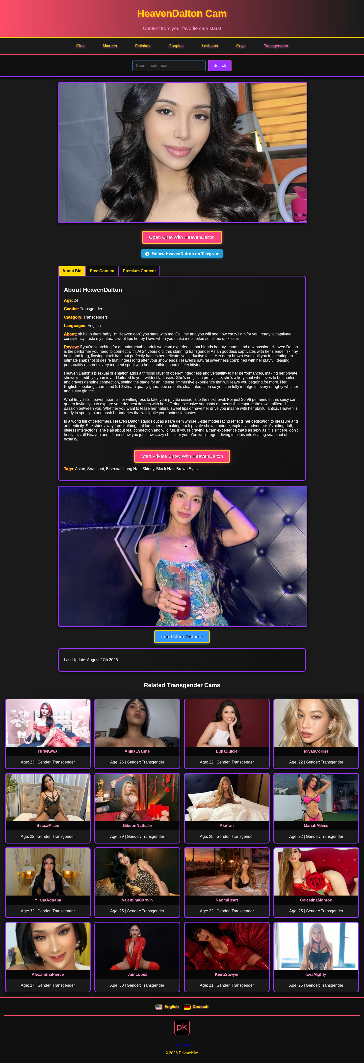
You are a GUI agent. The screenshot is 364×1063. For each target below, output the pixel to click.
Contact (182, 1044)
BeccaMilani (47, 825)
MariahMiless (316, 825)
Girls (80, 46)
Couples (176, 46)
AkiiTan (227, 825)
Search (219, 65)
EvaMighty (316, 974)
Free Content (102, 271)
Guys (240, 46)
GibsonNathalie (137, 825)
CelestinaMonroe (316, 900)
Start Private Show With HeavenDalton (182, 456)
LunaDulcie (226, 751)
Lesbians (210, 46)
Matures (110, 46)
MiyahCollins (316, 751)
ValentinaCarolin (137, 900)
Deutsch (200, 1007)
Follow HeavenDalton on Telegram (186, 253)
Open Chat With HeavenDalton (182, 237)
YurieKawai (47, 751)
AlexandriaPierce (48, 974)
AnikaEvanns (137, 751)
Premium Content (139, 271)
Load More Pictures (182, 636)
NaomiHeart (227, 900)
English (171, 1007)
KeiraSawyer (227, 974)
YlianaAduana (48, 900)
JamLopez (137, 974)
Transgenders (276, 46)
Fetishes (142, 46)
